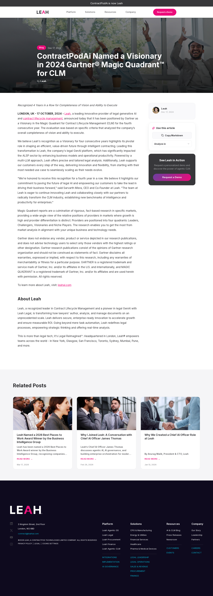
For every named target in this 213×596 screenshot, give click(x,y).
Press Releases (174, 535)
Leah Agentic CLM (111, 548)
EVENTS (170, 552)
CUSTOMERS (173, 548)
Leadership (196, 535)
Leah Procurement (111, 539)
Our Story (196, 530)
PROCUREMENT (137, 571)
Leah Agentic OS (110, 530)
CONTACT (196, 552)
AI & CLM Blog (173, 530)
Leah (43, 81)
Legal (37, 543)
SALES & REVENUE (139, 566)
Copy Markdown (174, 135)
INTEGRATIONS (109, 557)
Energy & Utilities (138, 535)
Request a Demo (164, 12)
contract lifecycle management (43, 118)
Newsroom (172, 539)
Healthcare (135, 544)
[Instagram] (11, 544)
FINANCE (134, 575)
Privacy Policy (25, 543)
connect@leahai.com (28, 533)
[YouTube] (11, 537)
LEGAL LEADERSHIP (139, 557)
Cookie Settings (50, 543)
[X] (11, 530)
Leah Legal (107, 535)
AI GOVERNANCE (110, 566)
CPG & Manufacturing (141, 530)
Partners (195, 539)
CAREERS (195, 548)
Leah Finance (109, 544)
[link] (106, 3)
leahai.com (64, 285)
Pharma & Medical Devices (143, 548)
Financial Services (139, 539)
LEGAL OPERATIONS (140, 562)
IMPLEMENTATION (110, 562)
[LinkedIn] (11, 523)
